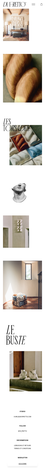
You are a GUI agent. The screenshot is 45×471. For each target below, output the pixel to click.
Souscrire (22, 464)
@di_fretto (22, 431)
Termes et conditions (22, 448)
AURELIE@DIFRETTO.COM (22, 417)
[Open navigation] (33, 4)
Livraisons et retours (22, 445)
